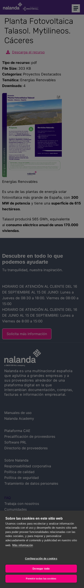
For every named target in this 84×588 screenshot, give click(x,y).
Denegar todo (41, 568)
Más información (22, 545)
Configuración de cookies (41, 558)
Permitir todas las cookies (41, 578)
